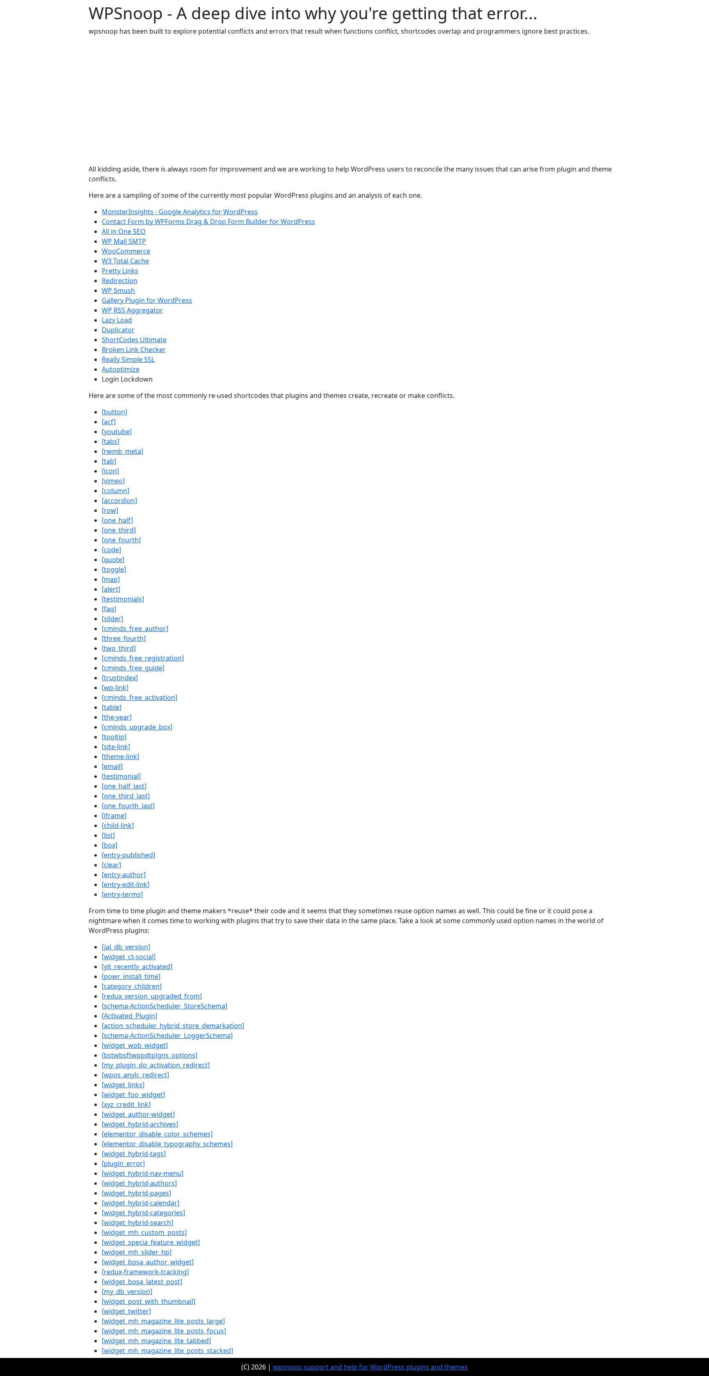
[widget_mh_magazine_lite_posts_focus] (164, 1330)
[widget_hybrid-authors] (139, 1183)
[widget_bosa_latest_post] (142, 1281)
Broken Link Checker (134, 349)
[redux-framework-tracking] (145, 1271)
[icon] (110, 470)
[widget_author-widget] (138, 1114)
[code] (111, 549)
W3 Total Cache (125, 260)
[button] (114, 411)
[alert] (111, 589)
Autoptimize (121, 369)
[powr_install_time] (131, 976)
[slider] (112, 618)
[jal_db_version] (126, 946)
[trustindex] (120, 677)
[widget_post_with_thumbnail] (148, 1301)
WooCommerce (126, 251)
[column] (115, 490)
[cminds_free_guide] (133, 667)
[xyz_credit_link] (126, 1104)
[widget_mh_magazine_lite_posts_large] (163, 1321)
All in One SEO (124, 231)
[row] (110, 510)
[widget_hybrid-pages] (136, 1193)
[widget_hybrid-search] (137, 1222)
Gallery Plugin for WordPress (147, 300)
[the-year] (117, 717)
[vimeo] (113, 480)
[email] (112, 766)
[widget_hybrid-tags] (134, 1153)
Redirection (119, 280)
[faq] (109, 608)
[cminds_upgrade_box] (137, 726)
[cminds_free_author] (135, 628)
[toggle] (114, 569)
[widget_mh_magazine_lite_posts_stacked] (167, 1350)
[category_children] (132, 986)
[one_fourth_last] (128, 805)
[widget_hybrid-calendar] (140, 1202)
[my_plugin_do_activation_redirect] (156, 1065)
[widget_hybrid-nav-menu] (142, 1173)
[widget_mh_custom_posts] (144, 1232)
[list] (108, 835)
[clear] (111, 864)
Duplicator (118, 329)
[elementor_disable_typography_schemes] (167, 1143)
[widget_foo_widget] (133, 1094)
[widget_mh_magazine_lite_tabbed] (156, 1340)
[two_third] (119, 648)
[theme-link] (120, 756)
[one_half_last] (124, 786)
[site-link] (116, 746)
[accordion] (119, 500)
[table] (111, 707)
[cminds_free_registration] (143, 658)
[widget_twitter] (126, 1311)
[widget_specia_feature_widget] (151, 1242)
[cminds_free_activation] (139, 697)
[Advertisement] (354, 100)
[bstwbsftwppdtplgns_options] (149, 1055)
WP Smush (118, 290)
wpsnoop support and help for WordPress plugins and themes (370, 1366)
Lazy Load (117, 320)
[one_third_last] (126, 795)
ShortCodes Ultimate (134, 339)
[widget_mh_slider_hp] (137, 1252)
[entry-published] (128, 854)
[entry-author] (124, 874)
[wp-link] (115, 687)
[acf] (109, 421)
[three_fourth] (124, 638)
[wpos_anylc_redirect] (135, 1074)
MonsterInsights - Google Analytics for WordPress (180, 211)
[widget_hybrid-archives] (140, 1124)
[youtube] (117, 431)
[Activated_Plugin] (129, 1015)
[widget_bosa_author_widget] (148, 1261)
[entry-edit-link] (125, 884)
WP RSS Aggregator (132, 310)
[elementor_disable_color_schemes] (157, 1133)
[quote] (113, 559)
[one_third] (119, 530)
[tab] (109, 461)
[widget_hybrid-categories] (143, 1212)
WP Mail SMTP (124, 241)
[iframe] (114, 815)
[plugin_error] (123, 1163)
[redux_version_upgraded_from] (152, 996)
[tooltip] (114, 736)
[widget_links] (123, 1084)
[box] (109, 845)
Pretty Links (120, 270)
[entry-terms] (122, 894)
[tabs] (110, 441)
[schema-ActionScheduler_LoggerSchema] (167, 1035)
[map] (111, 579)
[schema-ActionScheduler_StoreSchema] (164, 1005)
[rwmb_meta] (122, 451)
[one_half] (117, 520)
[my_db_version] (127, 1291)
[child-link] (118, 825)
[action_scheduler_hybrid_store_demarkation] (173, 1025)
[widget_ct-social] (129, 956)
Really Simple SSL (128, 359)
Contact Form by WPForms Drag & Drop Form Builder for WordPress (208, 221)
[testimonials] (123, 598)
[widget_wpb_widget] (135, 1045)
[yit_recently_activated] (137, 966)
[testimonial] (121, 776)
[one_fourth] (121, 539)
